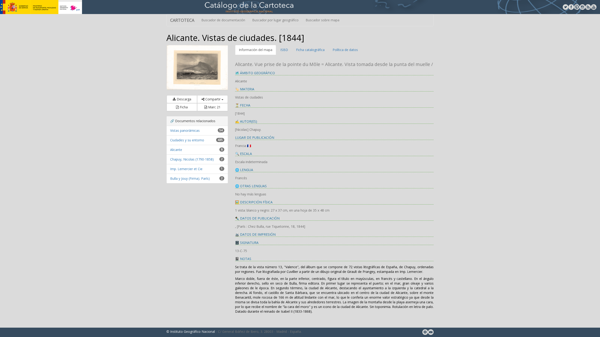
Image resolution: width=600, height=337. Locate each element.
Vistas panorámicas (185, 130)
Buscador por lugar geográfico (275, 20)
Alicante (176, 149)
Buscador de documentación (223, 20)
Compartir (212, 99)
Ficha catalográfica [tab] (310, 50)
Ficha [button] (183, 107)
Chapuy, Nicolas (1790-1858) (192, 159)
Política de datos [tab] (345, 50)
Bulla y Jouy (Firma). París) (190, 178)
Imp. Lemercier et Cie (186, 169)
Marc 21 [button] (214, 107)
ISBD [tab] (284, 50)
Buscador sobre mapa (322, 20)
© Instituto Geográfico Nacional (190, 331)
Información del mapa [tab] (255, 50)
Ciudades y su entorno (187, 140)
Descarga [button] (183, 99)
